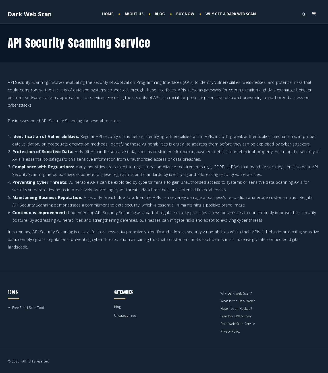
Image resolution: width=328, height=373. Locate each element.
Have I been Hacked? (236, 308)
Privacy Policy (230, 331)
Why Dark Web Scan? (236, 293)
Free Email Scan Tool (28, 308)
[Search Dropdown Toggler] (303, 14)
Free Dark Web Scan (235, 316)
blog (117, 307)
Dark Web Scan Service (237, 324)
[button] (314, 14)
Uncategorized (125, 315)
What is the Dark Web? (237, 301)
